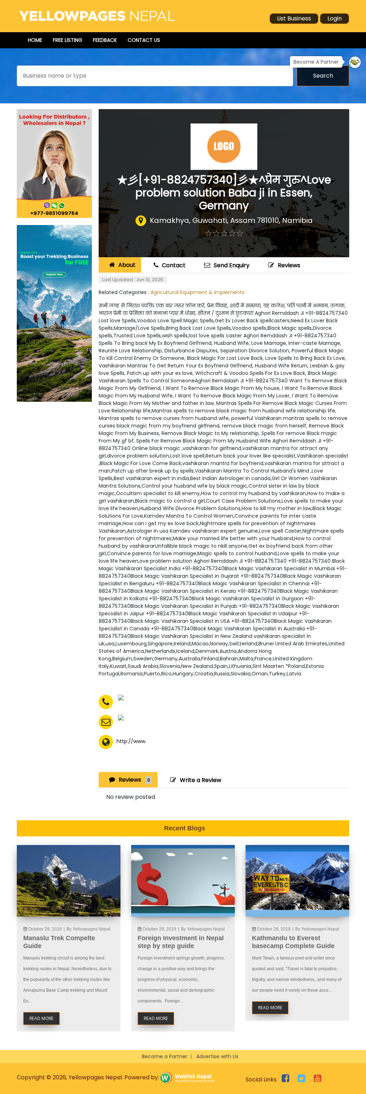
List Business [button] (294, 18)
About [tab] (126, 265)
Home (35, 40)
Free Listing (67, 40)
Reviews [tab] (134, 780)
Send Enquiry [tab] (231, 265)
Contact (174, 265)
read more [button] (41, 1018)
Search (323, 76)
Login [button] (334, 18)
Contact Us (144, 40)
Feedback (105, 40)
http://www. (131, 741)
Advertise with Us (217, 1056)
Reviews (289, 265)
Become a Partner (164, 1056)
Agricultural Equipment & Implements (197, 292)
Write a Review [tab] (200, 780)
